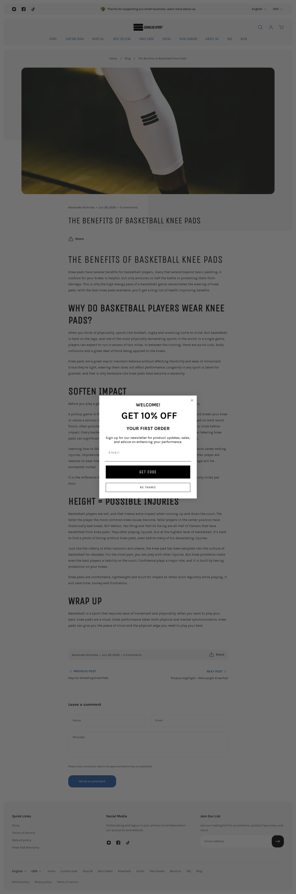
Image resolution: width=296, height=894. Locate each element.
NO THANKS (148, 487)
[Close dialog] (192, 400)
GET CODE (148, 471)
